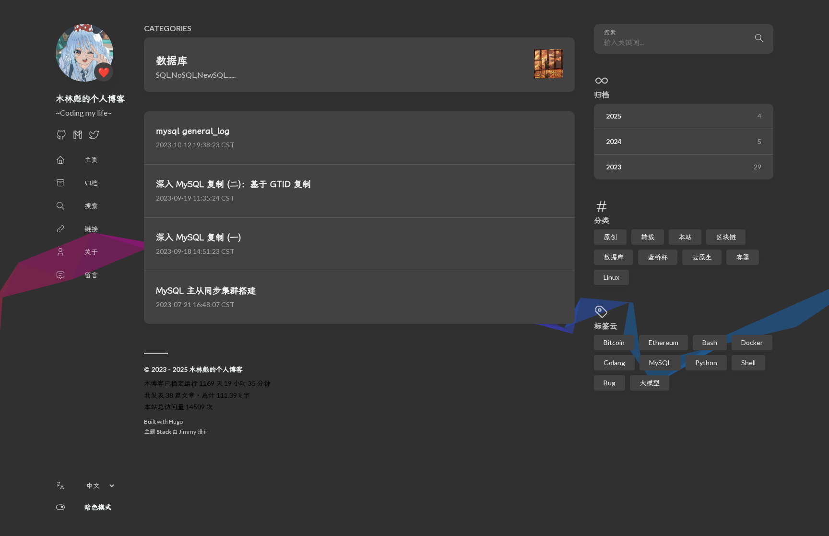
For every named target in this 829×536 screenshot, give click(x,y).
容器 (742, 257)
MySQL (660, 362)
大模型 (650, 383)
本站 (685, 237)
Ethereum (663, 342)
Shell (748, 362)
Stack (163, 431)
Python (706, 362)
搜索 (610, 32)
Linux (611, 277)
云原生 (702, 257)
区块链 (726, 237)
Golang (614, 362)
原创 (610, 237)
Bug (610, 383)
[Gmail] (77, 137)
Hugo (176, 421)
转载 (647, 237)
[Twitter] (94, 137)
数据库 (614, 257)
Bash (709, 342)
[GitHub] (61, 137)
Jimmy (187, 431)
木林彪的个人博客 (90, 98)
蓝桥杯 (658, 257)
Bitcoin (614, 342)
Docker (752, 342)
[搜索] (759, 39)
